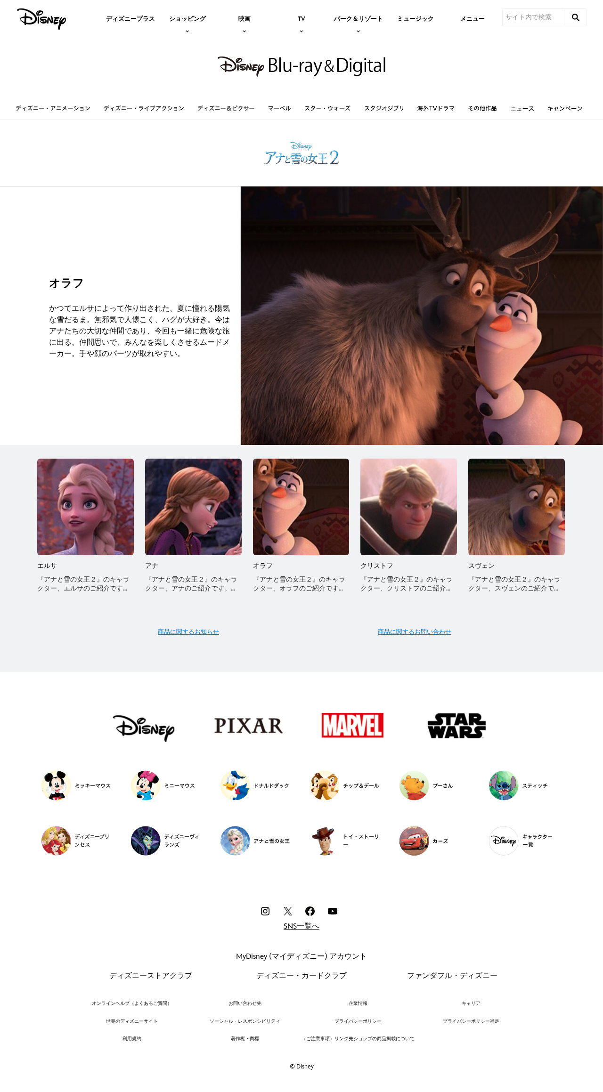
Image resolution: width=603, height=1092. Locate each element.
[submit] (575, 17)
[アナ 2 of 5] (193, 507)
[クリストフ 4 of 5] (408, 507)
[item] (187, 18)
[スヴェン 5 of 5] (516, 507)
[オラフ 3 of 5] (301, 507)
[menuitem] (130, 18)
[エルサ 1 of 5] (85, 507)
